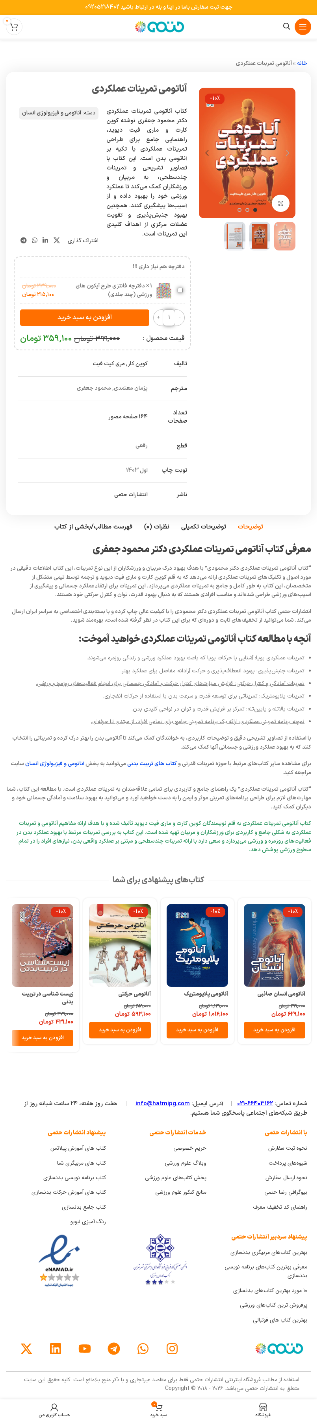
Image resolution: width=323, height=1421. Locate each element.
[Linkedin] (55, 1348)
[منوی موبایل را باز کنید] (303, 27)
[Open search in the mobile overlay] (287, 26)
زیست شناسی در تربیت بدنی (47, 998)
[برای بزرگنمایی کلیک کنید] (281, 203)
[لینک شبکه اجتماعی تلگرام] (23, 240)
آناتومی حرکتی (134, 994)
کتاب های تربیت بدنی (152, 764)
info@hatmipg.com (163, 1103)
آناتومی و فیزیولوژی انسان (51, 113)
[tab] (250, 527)
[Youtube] (84, 1348)
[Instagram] (172, 1348)
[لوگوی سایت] (158, 26)
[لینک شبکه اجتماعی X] (56, 240)
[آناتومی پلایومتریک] (197, 945)
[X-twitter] (26, 1348)
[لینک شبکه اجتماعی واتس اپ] (34, 240)
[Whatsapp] (143, 1348)
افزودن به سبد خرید (85, 318)
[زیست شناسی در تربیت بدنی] (42, 945)
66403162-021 (255, 1103)
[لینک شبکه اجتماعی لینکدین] (45, 240)
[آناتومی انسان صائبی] (274, 945)
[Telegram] (113, 1348)
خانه (302, 63)
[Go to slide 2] (247, 210)
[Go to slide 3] (239, 210)
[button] (287, 153)
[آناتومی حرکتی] (119, 945)
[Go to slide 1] (255, 210)
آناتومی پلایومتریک (206, 994)
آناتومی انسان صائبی (281, 994)
